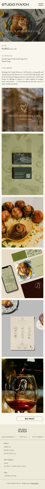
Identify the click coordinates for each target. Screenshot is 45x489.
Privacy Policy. (35, 483)
